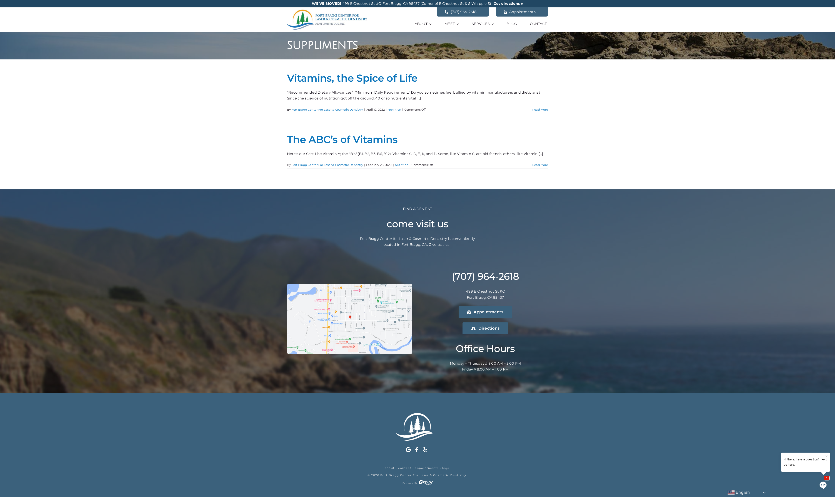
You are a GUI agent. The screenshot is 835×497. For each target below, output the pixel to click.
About (390, 468)
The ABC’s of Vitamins (342, 139)
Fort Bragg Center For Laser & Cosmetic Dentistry (327, 109)
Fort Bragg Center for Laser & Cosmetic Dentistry (423, 475)
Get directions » (508, 4)
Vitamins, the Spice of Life (352, 78)
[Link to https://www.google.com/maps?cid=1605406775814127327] (408, 449)
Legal (446, 468)
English (742, 492)
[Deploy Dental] (426, 483)
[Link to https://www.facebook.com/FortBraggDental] (416, 449)
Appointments (427, 468)
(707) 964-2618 (485, 276)
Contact (404, 468)
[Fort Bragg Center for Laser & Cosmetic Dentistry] (327, 11)
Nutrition (394, 109)
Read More (540, 109)
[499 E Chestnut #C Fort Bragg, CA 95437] (349, 285)
